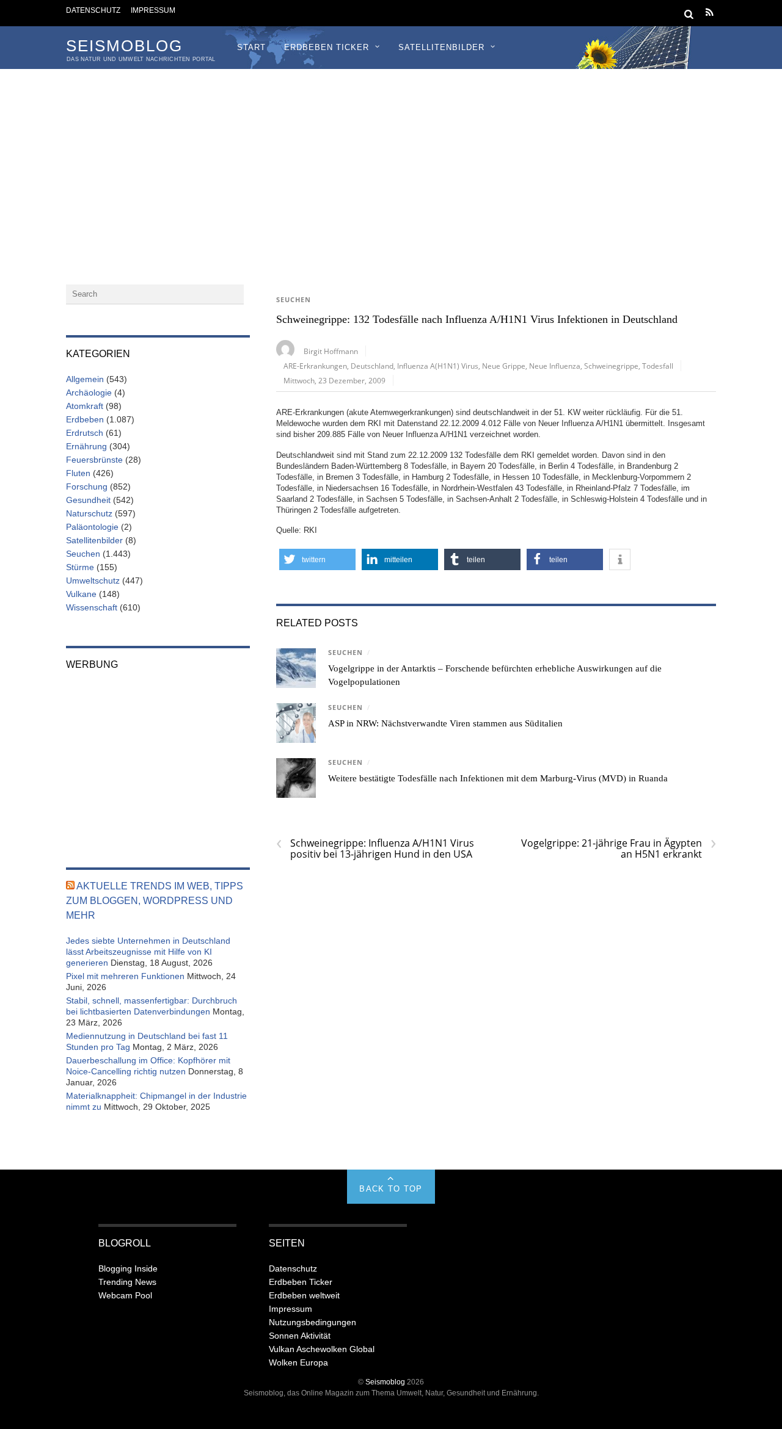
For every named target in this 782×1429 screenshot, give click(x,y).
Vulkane (81, 594)
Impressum (153, 10)
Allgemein (85, 379)
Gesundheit (88, 500)
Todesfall (657, 366)
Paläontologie (92, 527)
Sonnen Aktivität (300, 1335)
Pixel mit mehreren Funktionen (125, 976)
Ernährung (86, 446)
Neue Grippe (503, 366)
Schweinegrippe (611, 366)
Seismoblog (385, 1382)
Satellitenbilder (441, 47)
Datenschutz (93, 10)
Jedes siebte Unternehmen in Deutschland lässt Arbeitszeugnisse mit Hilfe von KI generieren (148, 952)
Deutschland (372, 366)
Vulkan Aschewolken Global (322, 1349)
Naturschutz (89, 513)
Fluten (78, 473)
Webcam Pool (125, 1295)
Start (251, 47)
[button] (317, 559)
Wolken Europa (298, 1362)
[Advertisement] (391, 160)
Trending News (127, 1282)
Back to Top (390, 1188)
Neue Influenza (554, 366)
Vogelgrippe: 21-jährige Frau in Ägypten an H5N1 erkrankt (618, 848)
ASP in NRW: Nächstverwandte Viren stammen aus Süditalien (445, 723)
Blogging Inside (128, 1268)
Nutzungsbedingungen (312, 1322)
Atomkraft (84, 406)
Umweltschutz (93, 580)
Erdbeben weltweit (304, 1295)
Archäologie (89, 392)
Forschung (87, 486)
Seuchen (293, 299)
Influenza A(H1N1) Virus (437, 366)
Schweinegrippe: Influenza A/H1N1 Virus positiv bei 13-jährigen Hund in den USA (375, 848)
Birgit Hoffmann (331, 351)
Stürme (80, 567)
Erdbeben (85, 419)
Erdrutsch (84, 433)
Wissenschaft (91, 607)
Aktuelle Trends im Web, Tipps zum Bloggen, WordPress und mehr (154, 901)
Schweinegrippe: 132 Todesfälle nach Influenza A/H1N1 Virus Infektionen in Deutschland (477, 319)
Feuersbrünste (94, 460)
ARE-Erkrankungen (315, 366)
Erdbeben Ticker (326, 47)
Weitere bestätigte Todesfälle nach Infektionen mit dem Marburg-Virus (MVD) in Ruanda (498, 778)
